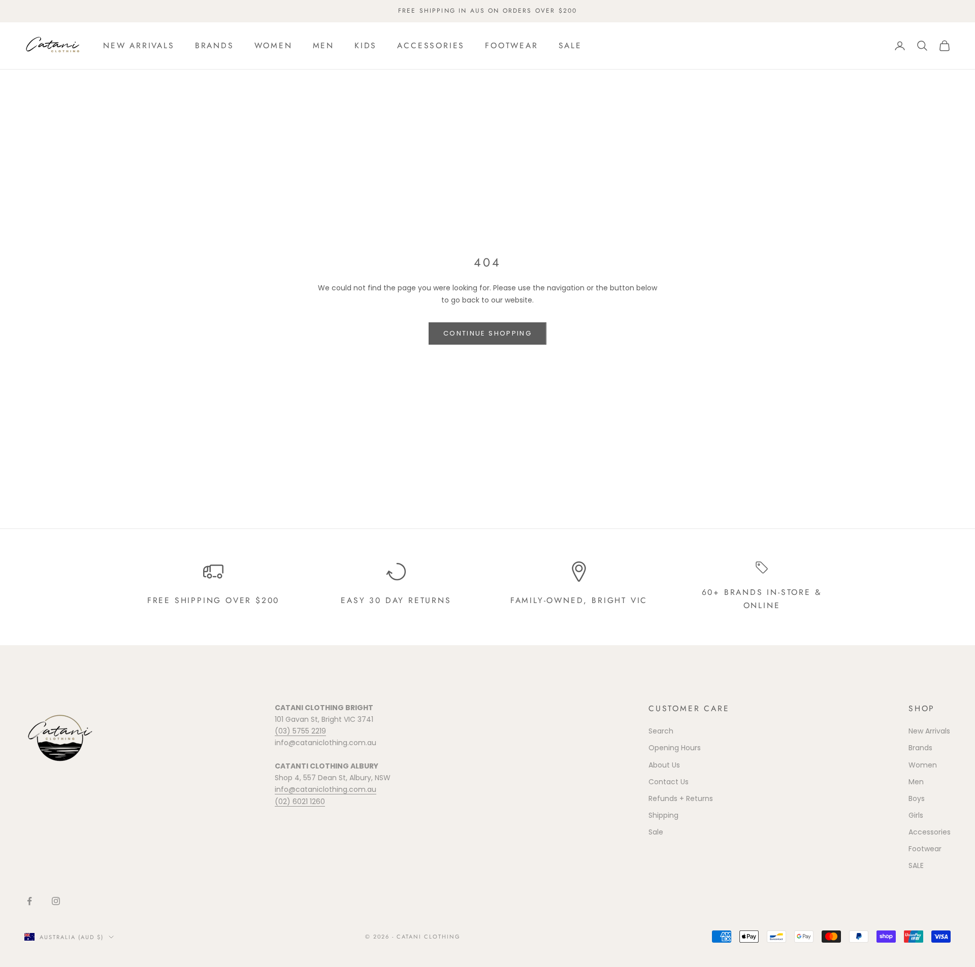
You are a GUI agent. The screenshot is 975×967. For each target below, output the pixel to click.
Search (660, 731)
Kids (365, 45)
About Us (664, 765)
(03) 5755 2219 (300, 731)
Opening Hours (674, 748)
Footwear (511, 45)
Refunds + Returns (680, 798)
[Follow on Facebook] (29, 901)
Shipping (663, 815)
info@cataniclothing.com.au (325, 789)
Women (273, 45)
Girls (915, 815)
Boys (916, 798)
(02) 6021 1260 (300, 801)
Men (323, 45)
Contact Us (668, 782)
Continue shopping (487, 333)
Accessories (431, 45)
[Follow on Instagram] (56, 901)
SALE (570, 45)
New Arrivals (139, 45)
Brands (214, 45)
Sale (655, 832)
